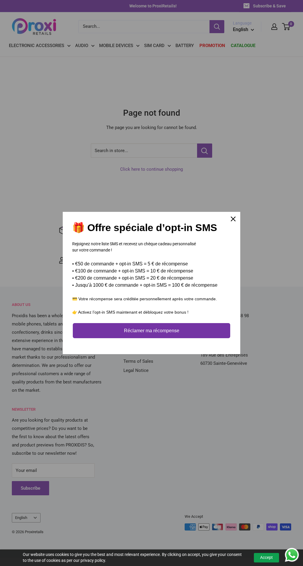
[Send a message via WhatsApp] (292, 555)
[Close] (233, 219)
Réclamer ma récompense (151, 330)
